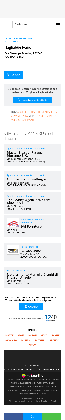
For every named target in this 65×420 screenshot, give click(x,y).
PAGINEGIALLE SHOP (49, 380)
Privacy (37, 391)
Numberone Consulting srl (27, 179)
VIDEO (44, 335)
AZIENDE (54, 340)
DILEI (51, 383)
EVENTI (32, 345)
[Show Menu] (58, 24)
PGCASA (15, 383)
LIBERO (9, 380)
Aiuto (44, 394)
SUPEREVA (51, 386)
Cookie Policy (50, 391)
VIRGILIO (19, 380)
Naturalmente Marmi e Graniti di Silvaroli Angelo (32, 276)
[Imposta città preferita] (8, 24)
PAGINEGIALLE (31, 380)
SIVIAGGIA (14, 386)
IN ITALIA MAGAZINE (13, 369)
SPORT (21, 335)
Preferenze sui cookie (28, 394)
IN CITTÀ (25, 340)
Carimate (20, 24)
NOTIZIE (9, 335)
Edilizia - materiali (29, 246)
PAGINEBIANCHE (27, 383)
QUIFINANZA (25, 386)
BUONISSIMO (38, 386)
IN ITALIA (39, 340)
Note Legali (26, 391)
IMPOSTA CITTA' (32, 369)
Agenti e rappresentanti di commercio (26, 148)
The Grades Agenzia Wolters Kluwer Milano (28, 201)
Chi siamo (12, 391)
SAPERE (56, 335)
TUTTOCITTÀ (42, 383)
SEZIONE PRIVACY (51, 369)
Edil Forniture (31, 226)
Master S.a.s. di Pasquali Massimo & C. (25, 153)
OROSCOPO (11, 340)
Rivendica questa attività (34, 99)
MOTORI (32, 335)
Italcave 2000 (30, 250)
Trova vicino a (34, 116)
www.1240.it (37, 318)
